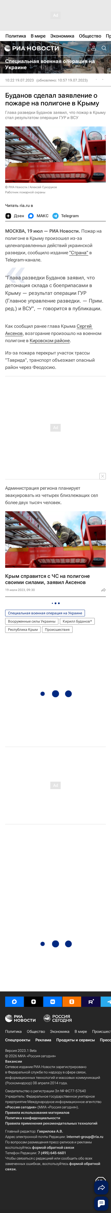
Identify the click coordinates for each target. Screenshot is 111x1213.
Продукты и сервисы (75, 1040)
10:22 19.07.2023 (19, 80)
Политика (13, 1031)
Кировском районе (50, 340)
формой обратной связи (53, 1147)
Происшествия (57, 629)
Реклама (43, 1040)
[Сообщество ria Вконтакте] (52, 1002)
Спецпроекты (17, 1040)
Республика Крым (23, 629)
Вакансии (13, 1061)
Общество (36, 1031)
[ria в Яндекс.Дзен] (33, 1002)
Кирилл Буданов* (77, 621)
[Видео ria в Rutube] (91, 1002)
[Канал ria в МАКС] (14, 1002)
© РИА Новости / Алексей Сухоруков (31, 187)
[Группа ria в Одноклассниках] (71, 1002)
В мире (81, 1031)
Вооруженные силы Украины (32, 621)
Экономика (59, 1031)
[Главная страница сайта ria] (31, 48)
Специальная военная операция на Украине (45, 613)
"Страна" (78, 252)
